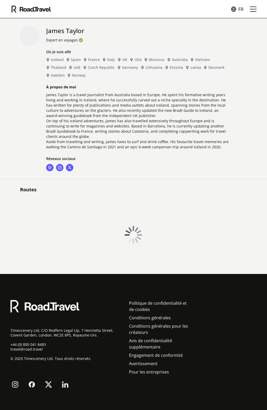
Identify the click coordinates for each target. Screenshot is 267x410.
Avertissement (143, 363)
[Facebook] (32, 384)
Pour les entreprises (149, 372)
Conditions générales (150, 318)
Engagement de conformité (156, 355)
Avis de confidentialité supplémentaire (150, 344)
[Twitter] (48, 384)
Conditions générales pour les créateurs (158, 329)
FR (241, 9)
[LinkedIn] (65, 384)
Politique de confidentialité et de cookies (158, 306)
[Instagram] (15, 384)
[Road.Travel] (31, 9)
